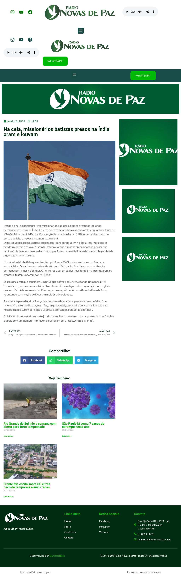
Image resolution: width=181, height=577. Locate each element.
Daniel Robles (57, 555)
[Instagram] (12, 12)
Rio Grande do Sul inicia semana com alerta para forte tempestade (30, 425)
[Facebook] (30, 12)
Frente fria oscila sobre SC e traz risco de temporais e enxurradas (27, 486)
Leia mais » (8, 436)
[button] (81, 31)
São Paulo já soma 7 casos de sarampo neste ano (83, 425)
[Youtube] (21, 12)
